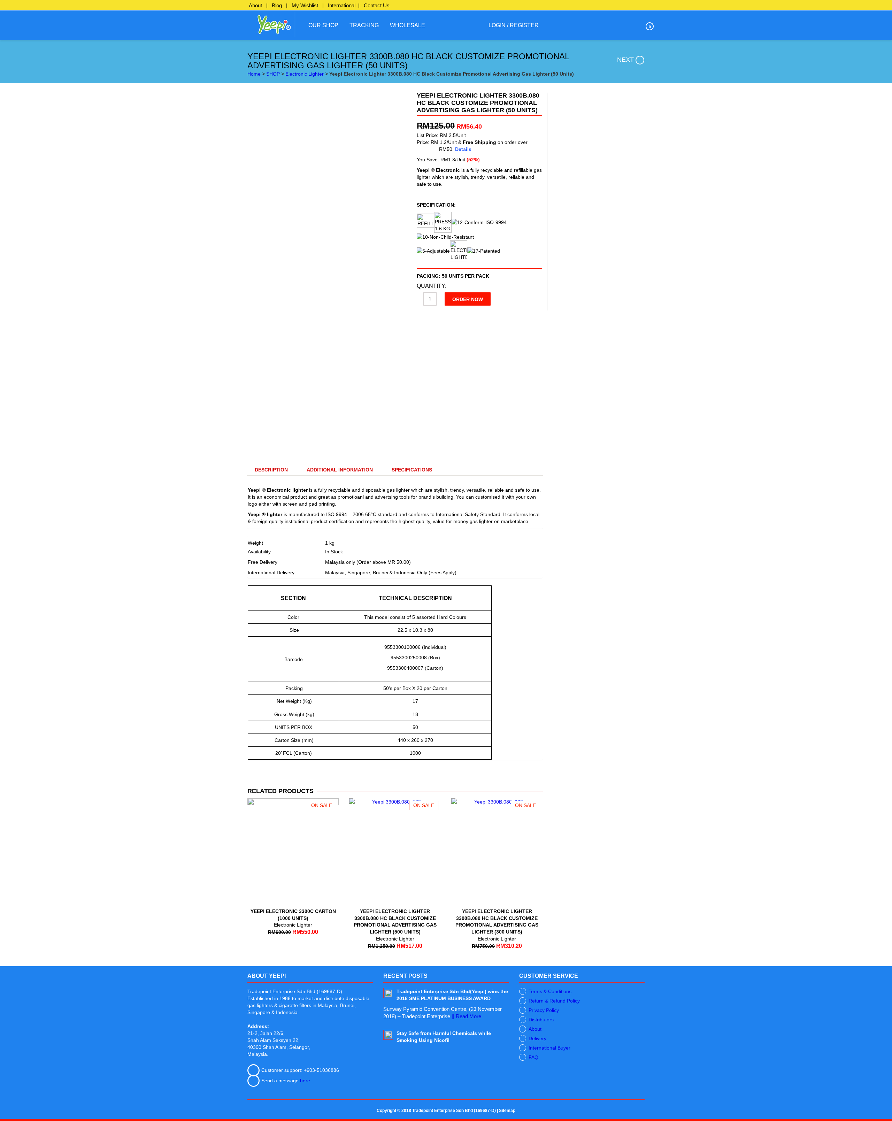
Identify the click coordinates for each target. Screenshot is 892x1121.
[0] (633, 26)
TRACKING (364, 25)
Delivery (537, 1038)
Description (271, 470)
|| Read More (466, 1016)
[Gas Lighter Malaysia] (271, 23)
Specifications (412, 470)
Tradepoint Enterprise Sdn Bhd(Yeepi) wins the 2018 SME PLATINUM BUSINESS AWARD (452, 995)
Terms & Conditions (550, 991)
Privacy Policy (544, 1010)
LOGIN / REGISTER (514, 25)
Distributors (541, 1019)
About (255, 5)
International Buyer (549, 1048)
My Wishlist (305, 5)
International (341, 5)
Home (254, 74)
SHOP (273, 74)
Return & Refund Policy (554, 1001)
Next (625, 59)
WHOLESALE (407, 25)
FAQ (533, 1057)
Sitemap (507, 1110)
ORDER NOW (467, 299)
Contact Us (377, 5)
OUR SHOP (323, 25)
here (305, 1080)
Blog (277, 5)
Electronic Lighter (304, 74)
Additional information (340, 470)
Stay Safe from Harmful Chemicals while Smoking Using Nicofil (444, 1036)
